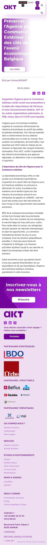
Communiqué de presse (14, 498)
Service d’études (11, 449)
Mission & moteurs (11, 428)
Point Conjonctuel (11, 466)
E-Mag (6, 501)
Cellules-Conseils (11, 445)
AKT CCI (37, 4)
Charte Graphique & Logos (15, 504)
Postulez (14, 337)
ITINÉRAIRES (9, 532)
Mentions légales (13, 536)
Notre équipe (9, 434)
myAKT (31, 2)
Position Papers (10, 463)
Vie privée (27, 536)
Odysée (7, 459)
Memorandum (10, 473)
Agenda (7, 485)
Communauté (9, 431)
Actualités (8, 482)
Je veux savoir (10, 469)
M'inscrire (23, 300)
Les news (15, 69)
